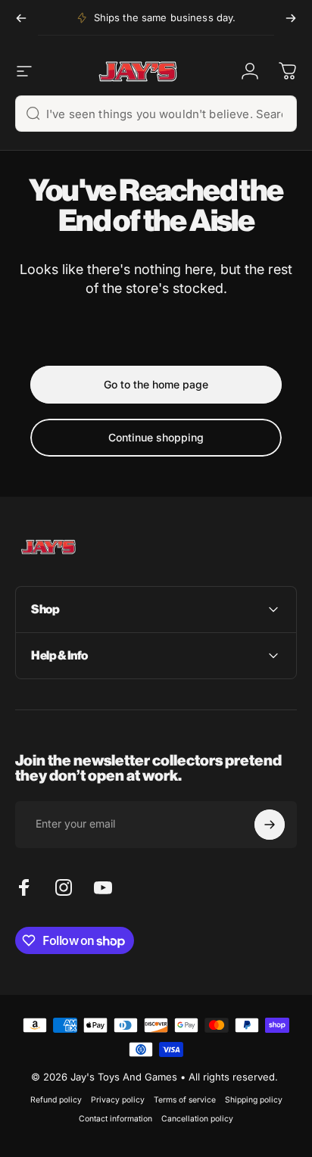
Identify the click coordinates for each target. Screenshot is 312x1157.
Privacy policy (118, 1100)
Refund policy (56, 1100)
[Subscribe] (269, 824)
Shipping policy (253, 1100)
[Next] (290, 18)
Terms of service (185, 1100)
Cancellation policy (197, 1119)
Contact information (115, 1119)
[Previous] (21, 18)
